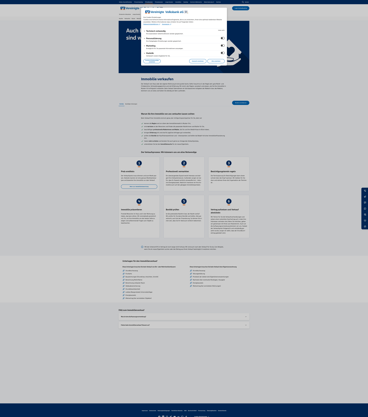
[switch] (223, 38)
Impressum (166, 24)
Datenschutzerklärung (151, 24)
